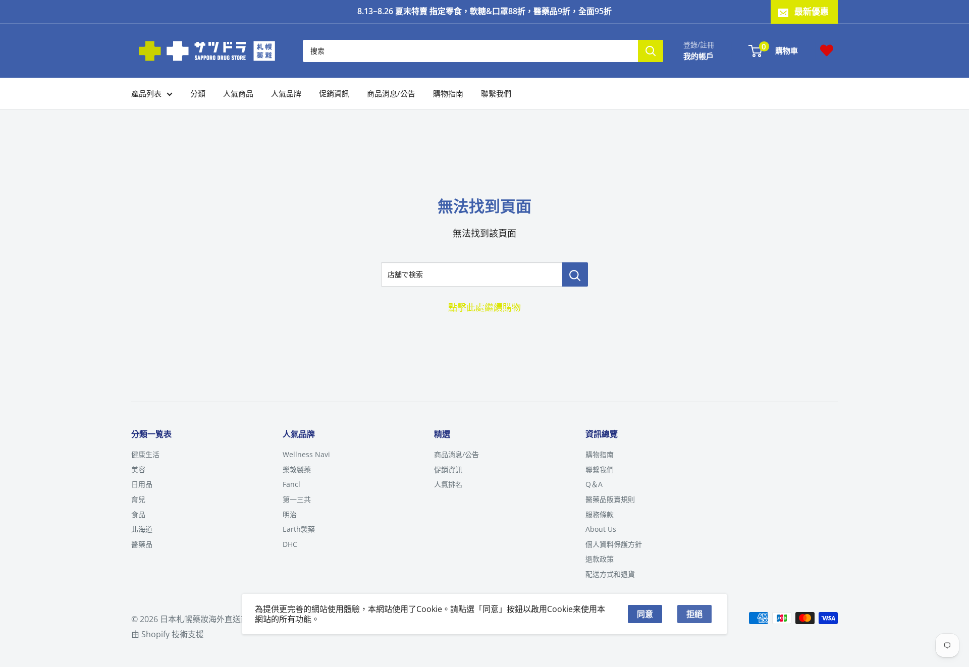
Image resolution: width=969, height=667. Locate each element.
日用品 (141, 484)
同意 (645, 614)
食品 (138, 514)
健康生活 (145, 454)
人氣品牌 (286, 93)
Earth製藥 (299, 529)
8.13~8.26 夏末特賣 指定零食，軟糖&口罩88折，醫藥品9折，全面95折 (484, 11)
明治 (290, 514)
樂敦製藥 (297, 469)
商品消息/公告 (391, 93)
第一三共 (297, 499)
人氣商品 (238, 93)
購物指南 (448, 93)
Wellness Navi (306, 454)
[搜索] (650, 50)
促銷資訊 (334, 93)
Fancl (291, 484)
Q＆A (594, 484)
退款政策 (599, 559)
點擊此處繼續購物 (484, 307)
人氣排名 (448, 484)
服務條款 (599, 514)
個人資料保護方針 (613, 544)
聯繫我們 (496, 93)
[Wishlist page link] (826, 50)
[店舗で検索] (575, 274)
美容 (138, 469)
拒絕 (694, 614)
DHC (290, 544)
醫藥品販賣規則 (610, 499)
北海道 (141, 529)
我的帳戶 (698, 55)
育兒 (138, 499)
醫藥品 (141, 544)
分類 (197, 93)
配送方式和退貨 (610, 574)
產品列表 (146, 93)
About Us (600, 529)
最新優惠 (811, 11)
